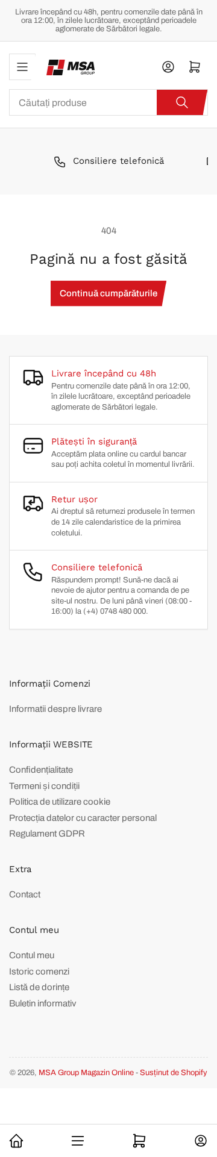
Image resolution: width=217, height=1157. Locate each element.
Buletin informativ (43, 1003)
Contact (24, 894)
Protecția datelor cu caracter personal (83, 818)
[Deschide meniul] (22, 67)
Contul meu (31, 955)
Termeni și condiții (44, 786)
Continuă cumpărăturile (108, 293)
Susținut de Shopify (173, 1072)
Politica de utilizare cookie (59, 801)
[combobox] (108, 102)
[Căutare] (182, 102)
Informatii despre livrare (55, 709)
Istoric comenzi (39, 971)
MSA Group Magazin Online (86, 1072)
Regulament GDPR (47, 833)
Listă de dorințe (39, 987)
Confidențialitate (41, 770)
